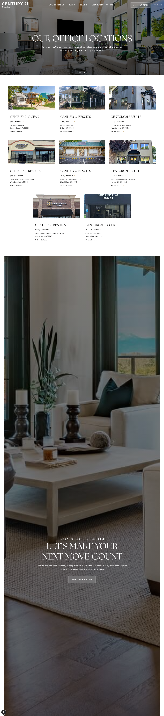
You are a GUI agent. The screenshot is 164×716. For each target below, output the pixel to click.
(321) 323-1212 (16, 121)
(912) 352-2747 (117, 121)
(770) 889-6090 (42, 230)
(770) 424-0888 (118, 175)
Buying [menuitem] (72, 5)
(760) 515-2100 (66, 121)
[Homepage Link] (15, 5)
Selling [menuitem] (84, 5)
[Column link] (31, 111)
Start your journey (82, 579)
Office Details (16, 132)
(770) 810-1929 (16, 175)
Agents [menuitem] (110, 5)
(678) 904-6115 (66, 175)
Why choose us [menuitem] (57, 5)
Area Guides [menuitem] (97, 5)
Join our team (140, 5)
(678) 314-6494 (92, 230)
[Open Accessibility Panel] (3, 712)
